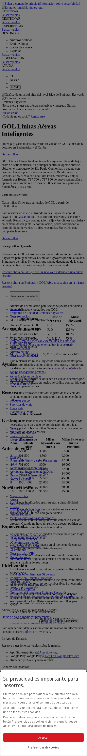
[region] (43, 712)
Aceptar (43, 737)
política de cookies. (45, 726)
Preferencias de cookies (43, 747)
